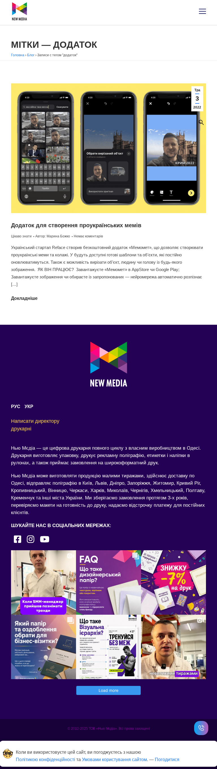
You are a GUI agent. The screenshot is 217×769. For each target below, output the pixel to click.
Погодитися (167, 759)
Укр (29, 406)
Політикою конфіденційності (45, 759)
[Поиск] (201, 122)
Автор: (52, 236)
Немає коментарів (88, 236)
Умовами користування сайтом (114, 759)
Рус (15, 406)
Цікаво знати (21, 236)
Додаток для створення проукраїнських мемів (76, 225)
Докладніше (24, 298)
